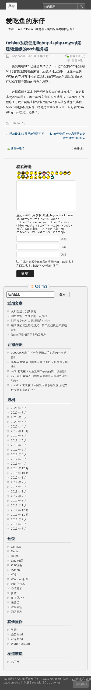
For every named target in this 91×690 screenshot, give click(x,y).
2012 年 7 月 (19, 496)
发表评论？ (17, 148)
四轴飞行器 (18, 584)
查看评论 (77, 60)
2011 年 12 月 (19, 510)
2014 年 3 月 (19, 487)
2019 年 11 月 (19, 431)
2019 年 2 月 (19, 445)
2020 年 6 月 (19, 417)
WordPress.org (20, 643)
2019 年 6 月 (19, 435)
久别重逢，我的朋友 (23, 311)
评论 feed (17, 639)
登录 (14, 630)
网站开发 (16, 611)
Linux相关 (17, 560)
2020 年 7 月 (19, 412)
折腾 (14, 593)
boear (21, 56)
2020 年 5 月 (19, 422)
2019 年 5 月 (19, 440)
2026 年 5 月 (19, 408)
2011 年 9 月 (19, 519)
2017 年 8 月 (19, 449)
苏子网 (15, 662)
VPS (14, 574)
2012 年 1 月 (19, 505)
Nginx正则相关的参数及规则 (28, 334)
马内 (14, 371)
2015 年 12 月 (19, 468)
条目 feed (17, 634)
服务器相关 (18, 597)
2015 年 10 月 (19, 473)
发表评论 (75, 56)
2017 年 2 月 (19, 459)
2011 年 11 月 (19, 514)
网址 (63, 254)
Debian (15, 123)
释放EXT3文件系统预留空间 (25, 133)
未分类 (15, 602)
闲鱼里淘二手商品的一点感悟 (29, 316)
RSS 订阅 (41, 286)
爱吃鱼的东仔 (25, 20)
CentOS (16, 546)
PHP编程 (16, 565)
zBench (77, 678)
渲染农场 (16, 607)
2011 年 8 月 (19, 524)
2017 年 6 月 (19, 454)
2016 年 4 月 (19, 463)
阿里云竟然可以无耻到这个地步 (30, 320)
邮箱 (63, 247)
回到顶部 (82, 684)
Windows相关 (19, 579)
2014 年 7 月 (19, 482)
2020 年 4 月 (19, 426)
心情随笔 (16, 588)
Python (15, 570)
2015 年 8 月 (19, 477)
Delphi (15, 556)
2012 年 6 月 (19, 500)
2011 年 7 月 (19, 528)
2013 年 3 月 (19, 491)
